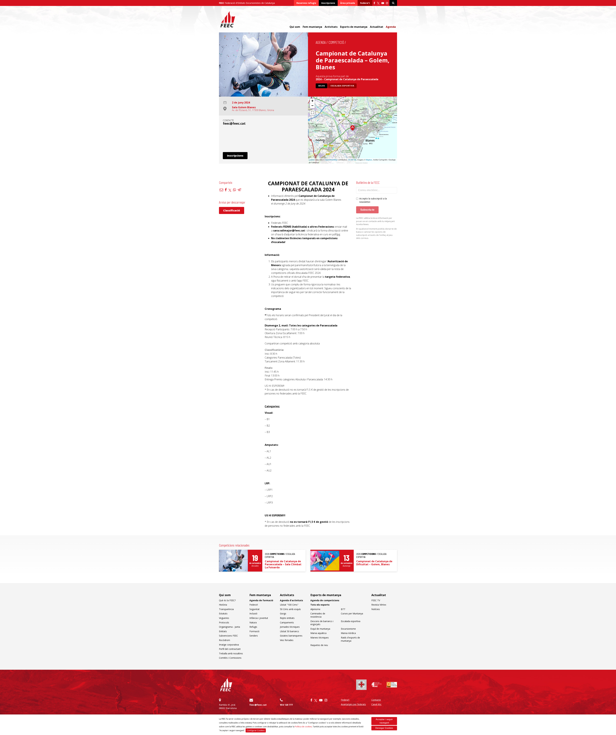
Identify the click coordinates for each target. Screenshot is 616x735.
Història (223, 604)
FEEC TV (375, 600)
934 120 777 (286, 704)
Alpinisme (315, 609)
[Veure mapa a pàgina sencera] (312, 112)
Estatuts (223, 613)
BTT (343, 609)
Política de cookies (303, 726)
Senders (253, 635)
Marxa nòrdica (348, 633)
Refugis (253, 626)
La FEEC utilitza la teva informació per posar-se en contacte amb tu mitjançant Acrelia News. (375, 221)
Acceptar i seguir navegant (384, 721)
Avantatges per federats (353, 704)
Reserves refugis (306, 2)
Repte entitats (287, 618)
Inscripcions (328, 2)
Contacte (376, 699)
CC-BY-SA (352, 159)
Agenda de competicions (324, 600)
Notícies (375, 609)
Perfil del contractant (230, 648)
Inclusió (253, 613)
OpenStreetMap (331, 159)
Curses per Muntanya (352, 613)
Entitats (223, 631)
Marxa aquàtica (318, 633)
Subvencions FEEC (228, 635)
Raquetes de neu (319, 645)
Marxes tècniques (319, 637)
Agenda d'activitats (291, 600)
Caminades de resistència (317, 615)
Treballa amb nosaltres (231, 653)
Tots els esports (319, 604)
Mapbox (369, 159)
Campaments (287, 622)
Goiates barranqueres (291, 635)
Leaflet (311, 159)
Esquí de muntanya (320, 628)
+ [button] (312, 101)
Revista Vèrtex (378, 604)
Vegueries (224, 618)
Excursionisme (348, 628)
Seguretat (254, 609)
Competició (336, 42)
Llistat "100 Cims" (289, 604)
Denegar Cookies (384, 728)
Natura (253, 622)
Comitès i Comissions (230, 657)
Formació (254, 631)
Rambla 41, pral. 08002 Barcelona (228, 706)
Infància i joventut (258, 618)
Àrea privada (347, 2)
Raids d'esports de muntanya (350, 639)
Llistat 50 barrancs (289, 631)
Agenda (391, 27)
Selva (321, 85)
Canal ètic (376, 704)
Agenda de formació (261, 600)
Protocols (224, 622)
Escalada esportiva (342, 85)
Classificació (231, 210)
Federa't (365, 2)
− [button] (312, 106)
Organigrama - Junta (229, 626)
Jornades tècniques (290, 626)
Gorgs (283, 613)
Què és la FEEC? (227, 600)
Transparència (226, 609)
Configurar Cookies (256, 730)
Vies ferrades (286, 640)
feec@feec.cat (234, 123)
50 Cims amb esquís (290, 609)
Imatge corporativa (229, 644)
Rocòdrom (224, 640)
